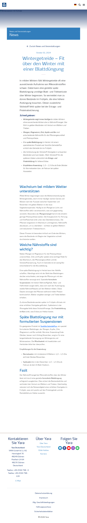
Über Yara (43, 443)
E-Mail (18, 481)
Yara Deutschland (43, 447)
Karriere (43, 454)
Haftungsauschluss (43, 507)
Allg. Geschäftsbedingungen (44, 502)
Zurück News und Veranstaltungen (44, 46)
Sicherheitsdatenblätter (43, 511)
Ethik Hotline (44, 450)
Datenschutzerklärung (43, 493)
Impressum (43, 498)
